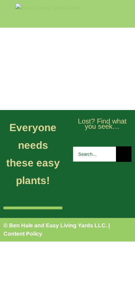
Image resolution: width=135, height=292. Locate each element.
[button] (122, 88)
